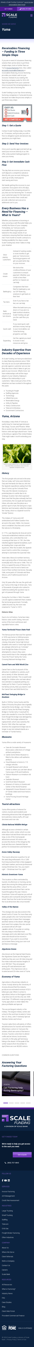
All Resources (7, 1285)
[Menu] (31, 15)
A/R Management (8, 1196)
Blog (3, 1307)
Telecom (5, 1224)
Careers (5, 1270)
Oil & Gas (5, 1229)
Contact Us (6, 1265)
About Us (5, 1248)
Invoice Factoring (8, 1192)
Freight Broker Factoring (11, 1233)
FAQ (3, 1298)
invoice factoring (12, 68)
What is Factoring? (8, 1289)
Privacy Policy (11, 1339)
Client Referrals (7, 1257)
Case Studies (7, 1302)
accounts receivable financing (13, 70)
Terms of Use (21, 1339)
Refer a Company (8, 1261)
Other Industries (8, 1237)
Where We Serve (8, 1252)
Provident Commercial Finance (13, 1316)
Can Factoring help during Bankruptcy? (14, 1089)
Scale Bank (6, 1274)
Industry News (7, 1293)
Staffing (4, 1220)
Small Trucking (7, 1215)
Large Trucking (7, 1211)
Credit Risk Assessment (10, 1200)
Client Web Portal (8, 1311)
